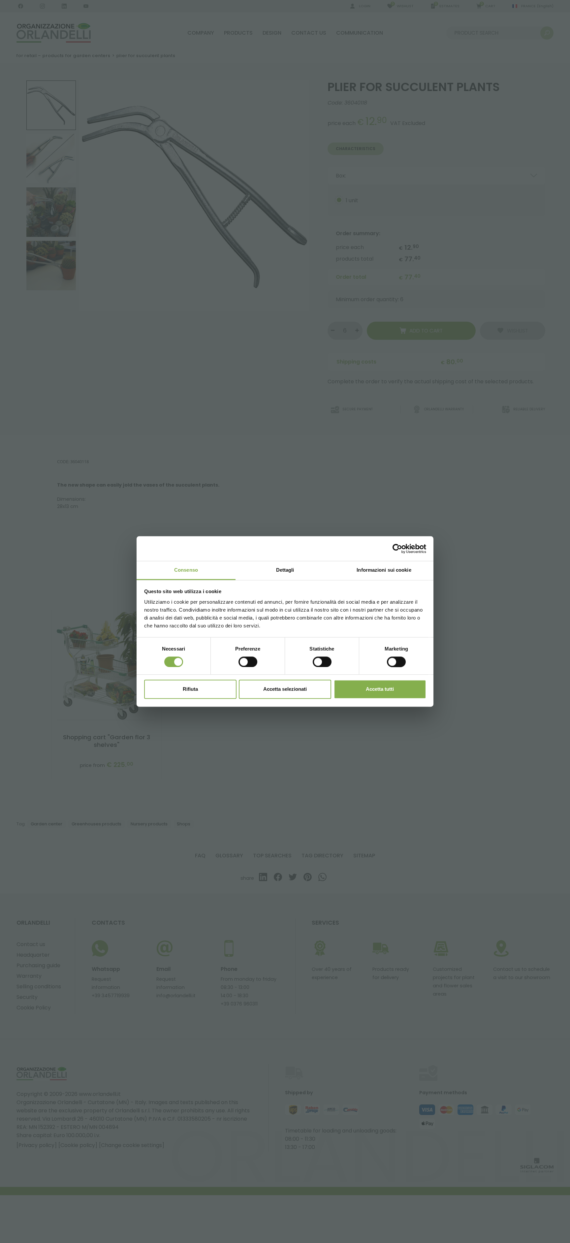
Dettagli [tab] (285, 570)
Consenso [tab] (186, 570)
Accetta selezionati (285, 689)
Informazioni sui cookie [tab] (384, 570)
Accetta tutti (380, 689)
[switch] (247, 662)
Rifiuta (190, 689)
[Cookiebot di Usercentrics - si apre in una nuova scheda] (397, 549)
